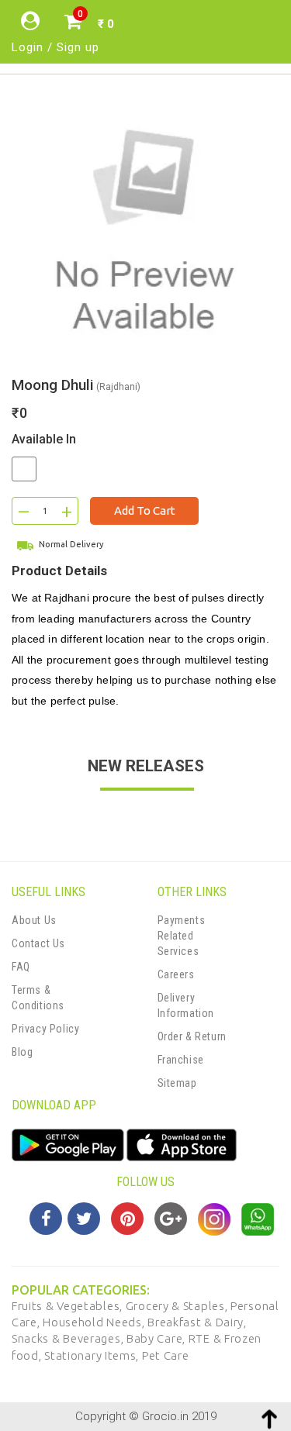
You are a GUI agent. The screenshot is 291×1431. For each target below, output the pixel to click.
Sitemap (177, 1083)
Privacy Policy (45, 1028)
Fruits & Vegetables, (69, 1305)
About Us (34, 920)
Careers (176, 974)
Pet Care (165, 1355)
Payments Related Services (182, 935)
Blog (22, 1052)
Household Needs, (95, 1322)
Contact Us (38, 943)
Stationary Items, (93, 1355)
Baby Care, (157, 1338)
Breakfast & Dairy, (197, 1322)
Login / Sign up (55, 47)
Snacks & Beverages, (69, 1338)
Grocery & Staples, (178, 1305)
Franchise (181, 1059)
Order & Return (192, 1036)
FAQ (21, 966)
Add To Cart (144, 510)
